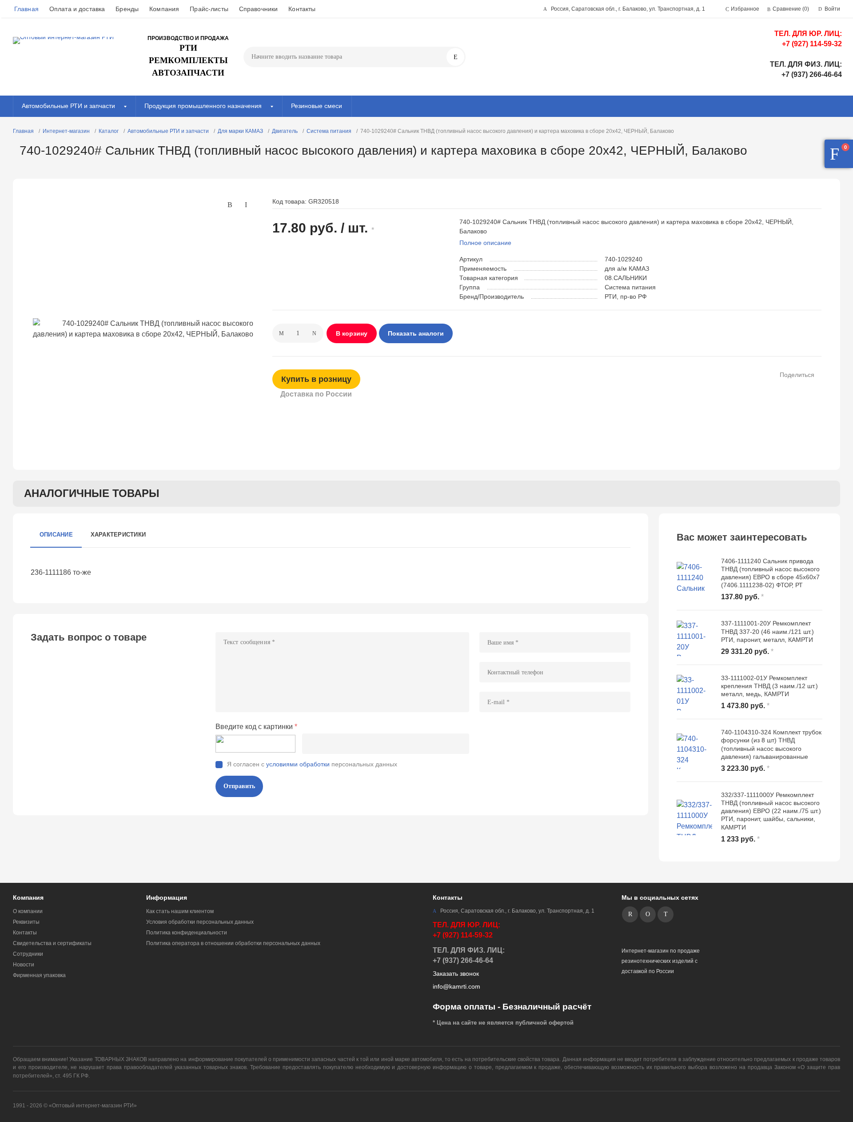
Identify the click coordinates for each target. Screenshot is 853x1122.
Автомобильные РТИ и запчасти (68, 105)
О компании (28, 911)
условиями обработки (298, 764)
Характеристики (118, 534)
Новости (23, 965)
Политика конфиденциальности (186, 933)
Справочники (258, 8)
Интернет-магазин (66, 131)
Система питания (329, 131)
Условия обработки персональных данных (200, 922)
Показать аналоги (416, 333)
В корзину (351, 333)
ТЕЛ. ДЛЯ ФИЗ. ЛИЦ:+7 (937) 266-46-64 (806, 69)
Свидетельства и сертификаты (52, 943)
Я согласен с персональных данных (312, 764)
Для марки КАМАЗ (240, 131)
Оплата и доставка (77, 8)
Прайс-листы (209, 8)
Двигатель (285, 131)
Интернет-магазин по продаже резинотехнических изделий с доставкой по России (661, 961)
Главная (26, 8)
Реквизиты (26, 922)
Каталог (109, 131)
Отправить (239, 786)
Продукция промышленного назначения (203, 105)
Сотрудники (28, 954)
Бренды (127, 8)
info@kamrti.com (456, 986)
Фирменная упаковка (39, 975)
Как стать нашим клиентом (180, 911)
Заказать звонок (456, 973)
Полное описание (485, 242)
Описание (56, 534)
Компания (164, 8)
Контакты (301, 8)
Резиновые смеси (316, 105)
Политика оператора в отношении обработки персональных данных (233, 943)
